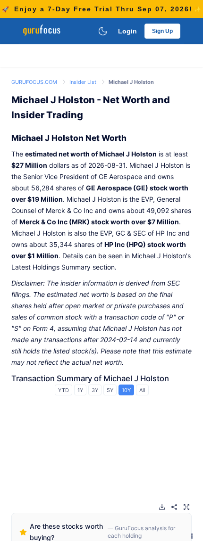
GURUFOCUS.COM (35, 82)
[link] (35, 81)
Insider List (83, 82)
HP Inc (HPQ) (125, 244)
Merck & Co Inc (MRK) (54, 222)
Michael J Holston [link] (131, 82)
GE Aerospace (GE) (117, 188)
